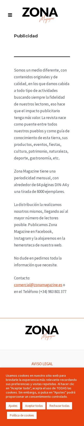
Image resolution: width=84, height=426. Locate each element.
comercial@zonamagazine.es (38, 284)
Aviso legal (42, 363)
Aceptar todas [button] (34, 406)
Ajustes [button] (13, 406)
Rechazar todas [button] (59, 406)
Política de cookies (22, 415)
